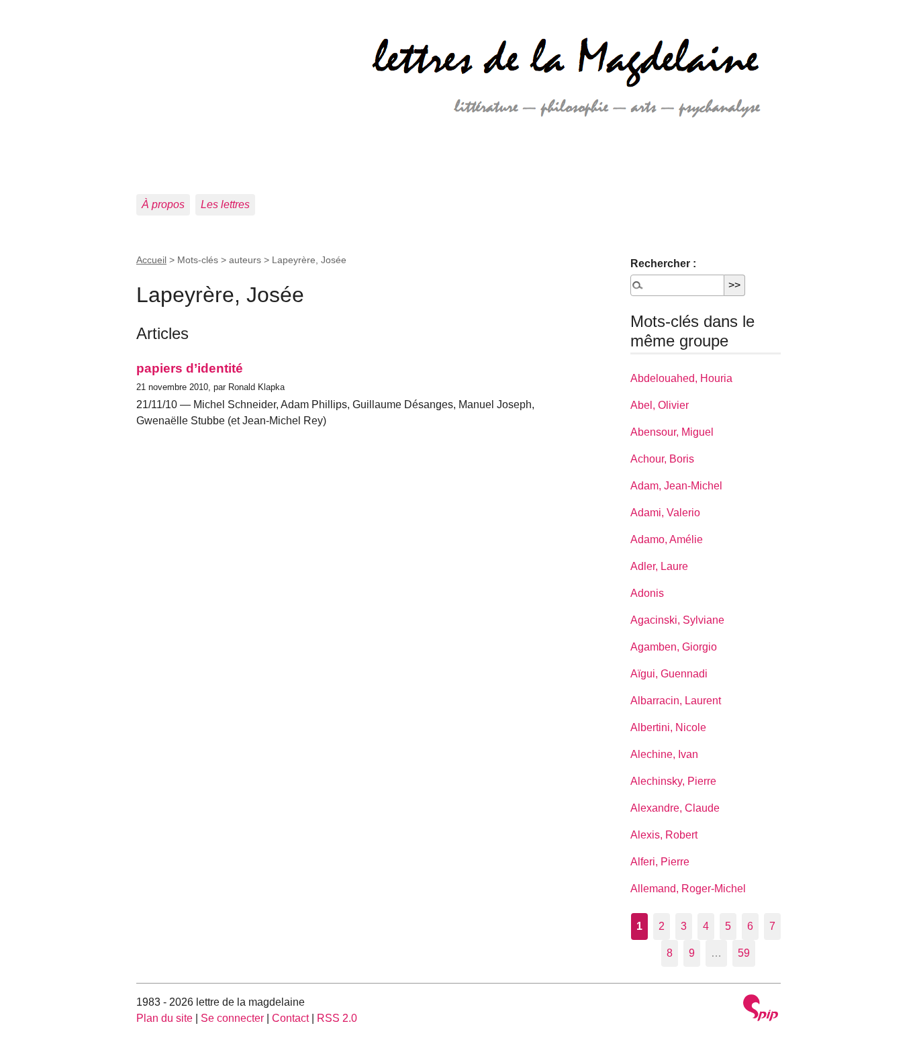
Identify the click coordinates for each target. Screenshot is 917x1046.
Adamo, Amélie (666, 539)
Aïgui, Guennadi (669, 673)
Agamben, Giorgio (673, 647)
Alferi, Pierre (659, 861)
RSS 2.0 (337, 1018)
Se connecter (232, 1018)
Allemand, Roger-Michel (688, 888)
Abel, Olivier (659, 405)
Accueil (151, 259)
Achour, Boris (662, 459)
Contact (290, 1018)
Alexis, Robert (663, 835)
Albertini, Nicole (668, 727)
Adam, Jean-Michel (676, 485)
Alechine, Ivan (664, 754)
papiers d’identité (189, 368)
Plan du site (164, 1018)
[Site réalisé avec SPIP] (760, 1009)
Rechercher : (663, 263)
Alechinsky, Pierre (673, 781)
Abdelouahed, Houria (681, 378)
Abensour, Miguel (672, 432)
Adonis (647, 593)
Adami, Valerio (665, 512)
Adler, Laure (659, 566)
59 (744, 953)
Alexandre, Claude (675, 808)
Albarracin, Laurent (675, 700)
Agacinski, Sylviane (677, 620)
